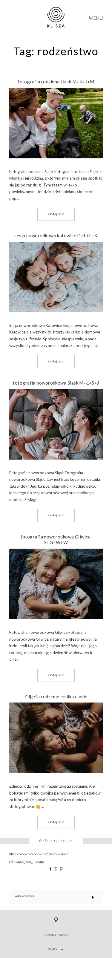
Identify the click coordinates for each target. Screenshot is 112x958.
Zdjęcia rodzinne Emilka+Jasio (56, 696)
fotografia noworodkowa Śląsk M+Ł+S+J (56, 382)
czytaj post (56, 214)
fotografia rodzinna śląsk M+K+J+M (56, 81)
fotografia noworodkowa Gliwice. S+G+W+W (56, 539)
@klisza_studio (56, 841)
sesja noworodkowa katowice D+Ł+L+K (55, 235)
